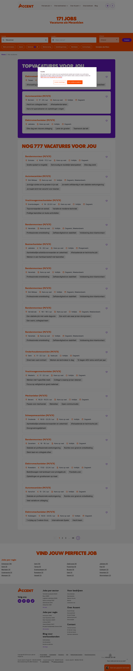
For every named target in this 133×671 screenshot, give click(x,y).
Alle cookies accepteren (75, 82)
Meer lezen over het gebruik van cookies (51, 77)
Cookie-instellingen (59, 82)
